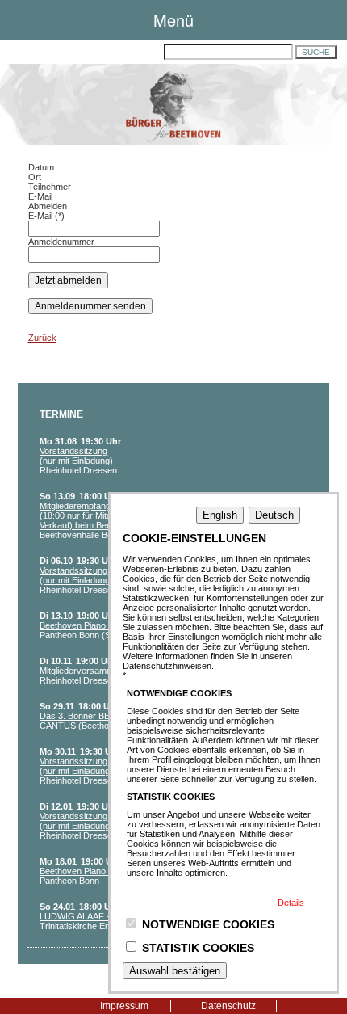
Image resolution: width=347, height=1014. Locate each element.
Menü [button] (173, 20)
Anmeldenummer (61, 241)
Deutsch (274, 515)
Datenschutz (228, 1006)
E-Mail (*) (46, 216)
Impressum (124, 1006)
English (220, 515)
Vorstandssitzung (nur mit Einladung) (76, 455)
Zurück (42, 338)
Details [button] (291, 902)
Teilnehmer (49, 186)
